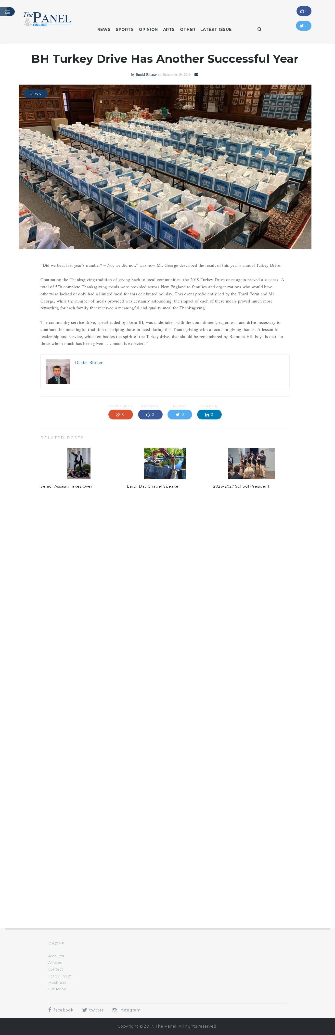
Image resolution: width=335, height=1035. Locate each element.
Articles (55, 962)
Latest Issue (216, 29)
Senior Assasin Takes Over (66, 486)
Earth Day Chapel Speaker (153, 486)
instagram (129, 1010)
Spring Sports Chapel (148, 900)
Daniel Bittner (146, 74)
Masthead (57, 982)
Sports (125, 29)
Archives (56, 956)
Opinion (148, 29)
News (104, 29)
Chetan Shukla (146, 539)
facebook (62, 1010)
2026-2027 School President (241, 486)
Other (187, 29)
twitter (96, 1010)
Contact (55, 969)
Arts (169, 29)
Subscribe (57, 989)
